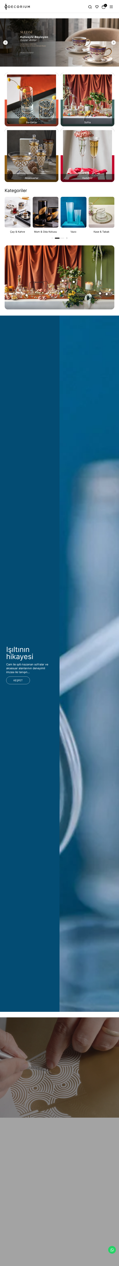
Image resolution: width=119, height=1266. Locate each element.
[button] (90, 7)
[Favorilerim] (97, 7)
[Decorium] (17, 7)
